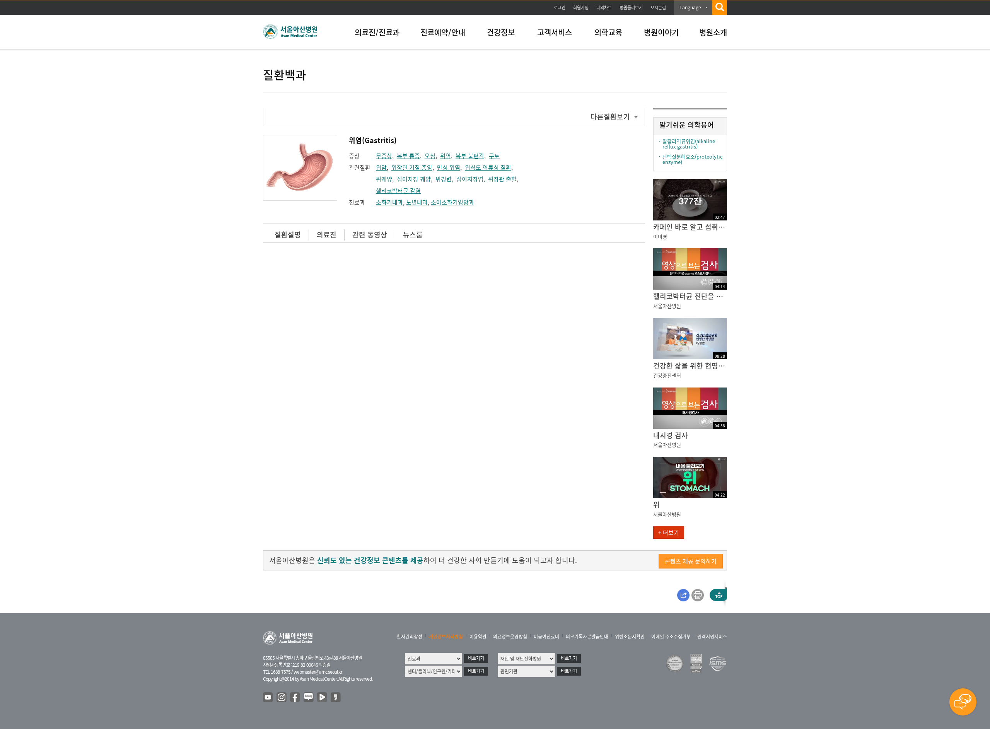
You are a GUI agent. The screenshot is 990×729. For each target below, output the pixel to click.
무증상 (384, 156)
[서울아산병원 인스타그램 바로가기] (282, 697)
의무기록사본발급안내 (587, 636)
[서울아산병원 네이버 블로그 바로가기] (309, 697)
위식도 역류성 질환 (488, 167)
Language (690, 7)
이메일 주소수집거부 (671, 636)
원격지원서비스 (712, 636)
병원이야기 (661, 32)
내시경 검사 (670, 435)
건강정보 (501, 32)
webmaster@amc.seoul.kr (318, 671)
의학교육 (608, 32)
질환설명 (288, 234)
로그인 (559, 7)
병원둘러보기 (631, 7)
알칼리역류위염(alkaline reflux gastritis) (688, 143)
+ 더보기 (668, 532)
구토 (494, 156)
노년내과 (417, 202)
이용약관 (477, 636)
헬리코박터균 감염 (398, 190)
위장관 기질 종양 (411, 167)
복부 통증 (408, 156)
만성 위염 (448, 167)
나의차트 (604, 7)
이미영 (660, 236)
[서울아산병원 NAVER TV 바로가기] (322, 697)
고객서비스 (554, 32)
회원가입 (581, 7)
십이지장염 (469, 179)
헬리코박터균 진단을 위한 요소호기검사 (690, 296)
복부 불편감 (470, 156)
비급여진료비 (546, 636)
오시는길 (658, 7)
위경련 (443, 179)
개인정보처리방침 (446, 636)
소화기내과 (389, 202)
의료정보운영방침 (510, 636)
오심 (430, 156)
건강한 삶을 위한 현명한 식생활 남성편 (690, 365)
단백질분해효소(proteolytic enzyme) (692, 159)
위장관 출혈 (502, 179)
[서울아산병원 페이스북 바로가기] (295, 697)
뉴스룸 (413, 234)
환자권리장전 (409, 636)
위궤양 (384, 179)
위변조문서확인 (630, 636)
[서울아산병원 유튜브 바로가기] (268, 697)
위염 (445, 156)
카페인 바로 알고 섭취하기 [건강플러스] (690, 227)
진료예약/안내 (442, 32)
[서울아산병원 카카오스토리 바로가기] (336, 697)
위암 (381, 167)
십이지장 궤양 (414, 179)
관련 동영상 (369, 234)
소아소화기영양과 (452, 202)
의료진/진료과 (377, 32)
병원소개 (713, 32)
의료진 (326, 234)
